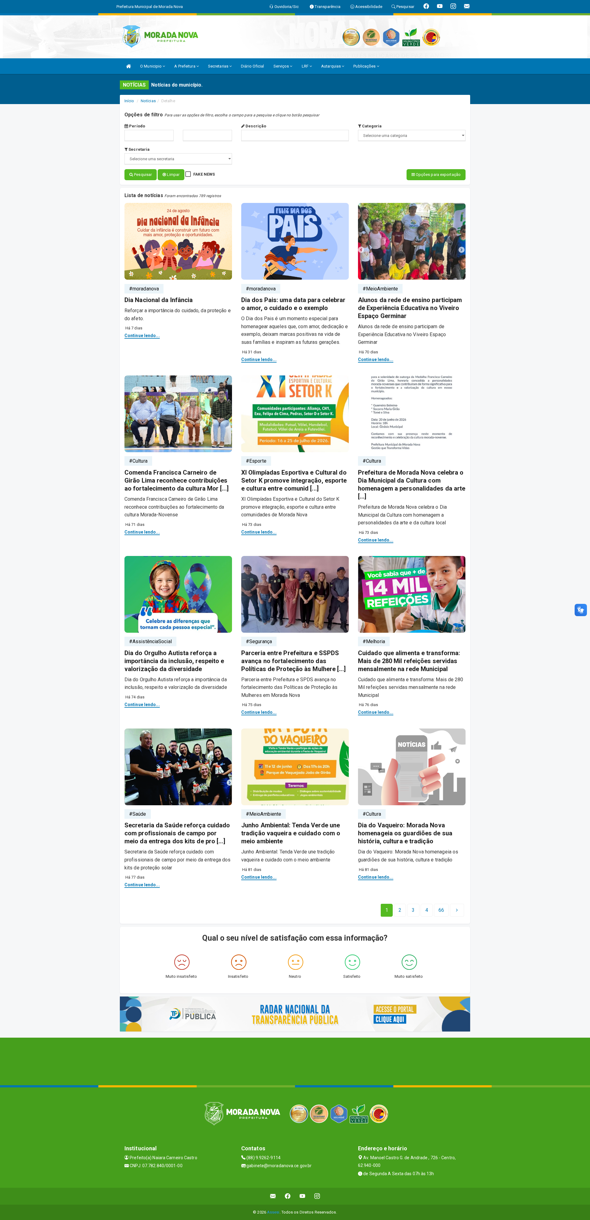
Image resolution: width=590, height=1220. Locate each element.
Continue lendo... (142, 335)
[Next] (457, 910)
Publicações (364, 66)
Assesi (273, 1212)
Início (129, 101)
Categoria (371, 126)
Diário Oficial (252, 66)
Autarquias (331, 66)
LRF (305, 66)
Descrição (255, 126)
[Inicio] (128, 66)
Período (136, 126)
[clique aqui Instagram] (317, 1196)
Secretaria (139, 149)
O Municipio (151, 66)
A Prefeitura (185, 66)
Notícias (148, 101)
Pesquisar (142, 174)
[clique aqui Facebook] (287, 1196)
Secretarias (218, 66)
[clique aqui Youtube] (302, 1196)
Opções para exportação (438, 174)
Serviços (281, 66)
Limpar (172, 174)
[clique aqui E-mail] (273, 1196)
